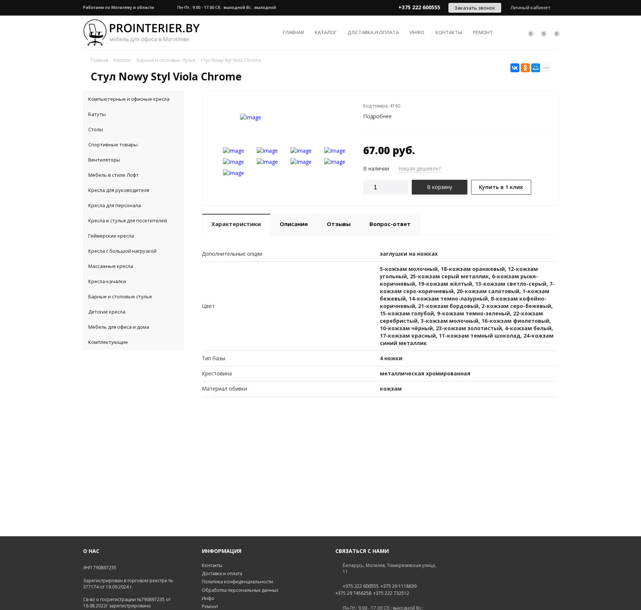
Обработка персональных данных (240, 590)
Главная (293, 32)
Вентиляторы (104, 159)
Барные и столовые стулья (120, 296)
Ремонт (483, 32)
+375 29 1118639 (399, 586)
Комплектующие (108, 342)
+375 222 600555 (361, 586)
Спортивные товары (113, 144)
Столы (95, 129)
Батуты (97, 114)
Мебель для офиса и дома (118, 327)
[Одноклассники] (525, 67)
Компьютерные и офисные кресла (129, 99)
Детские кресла (106, 311)
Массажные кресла (110, 266)
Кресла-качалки (107, 281)
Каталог (325, 32)
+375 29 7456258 (353, 593)
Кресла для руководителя (118, 190)
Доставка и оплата (373, 32)
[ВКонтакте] (514, 67)
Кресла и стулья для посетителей (127, 220)
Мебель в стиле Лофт (113, 175)
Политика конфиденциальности (237, 581)
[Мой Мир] (535, 67)
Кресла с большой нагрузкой (122, 251)
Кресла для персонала (114, 205)
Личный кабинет (530, 7)
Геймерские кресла (111, 235)
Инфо (417, 32)
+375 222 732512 (391, 593)
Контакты (448, 32)
